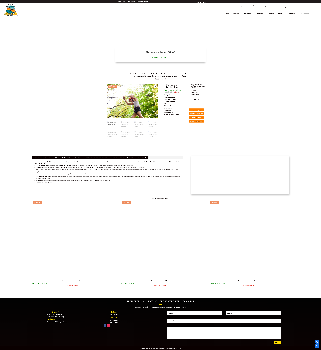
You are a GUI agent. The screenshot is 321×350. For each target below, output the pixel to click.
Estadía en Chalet (196, 117)
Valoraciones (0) (142, 157)
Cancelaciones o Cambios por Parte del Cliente (122, 157)
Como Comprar (196, 110)
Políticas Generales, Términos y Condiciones (97, 157)
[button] (155, 86)
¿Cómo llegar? (78, 157)
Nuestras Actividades (196, 113)
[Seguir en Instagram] (108, 325)
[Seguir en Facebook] (105, 325)
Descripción (37, 157)
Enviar (277, 342)
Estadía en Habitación (196, 121)
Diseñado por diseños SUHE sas (174, 348)
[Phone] (317, 342)
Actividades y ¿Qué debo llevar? (62, 157)
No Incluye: (47, 157)
